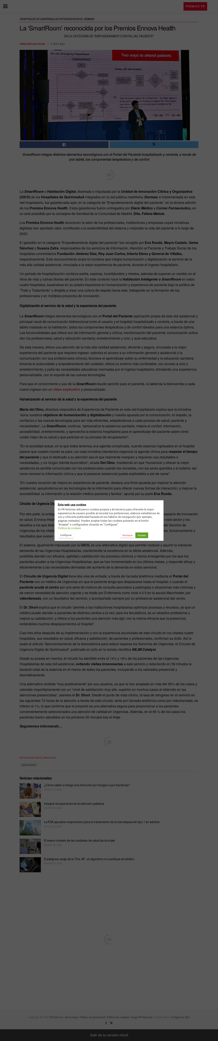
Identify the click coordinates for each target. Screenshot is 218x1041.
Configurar (66, 535)
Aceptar (142, 535)
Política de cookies (69, 528)
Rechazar (127, 535)
